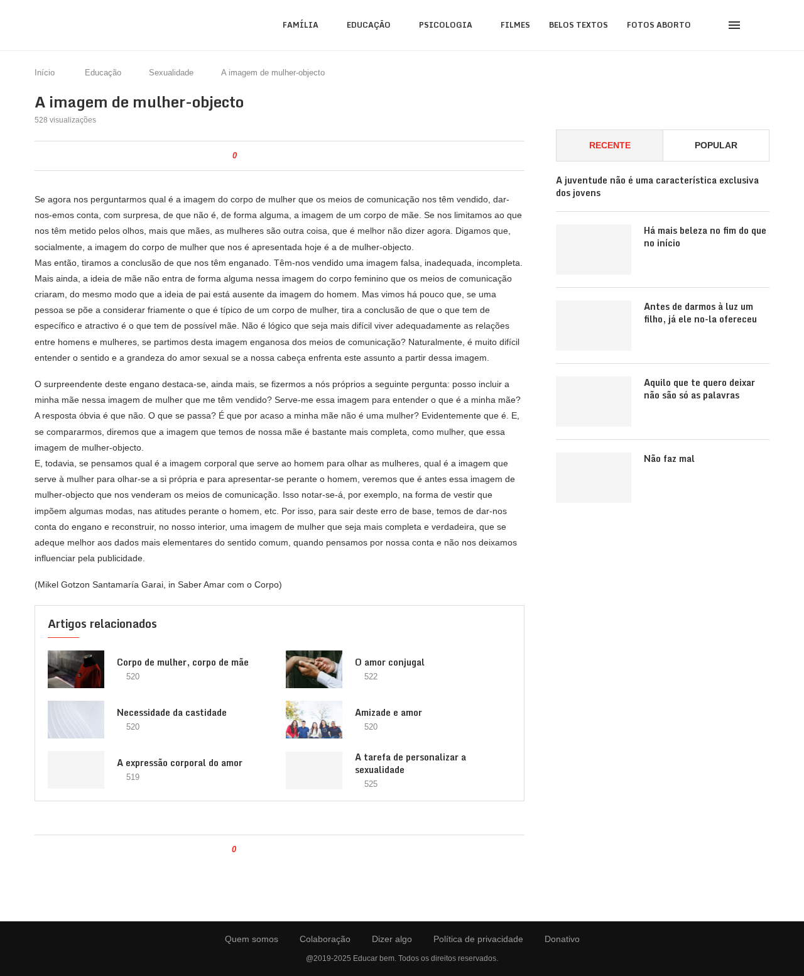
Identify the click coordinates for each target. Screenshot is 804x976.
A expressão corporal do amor (179, 762)
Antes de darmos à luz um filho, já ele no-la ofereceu (700, 312)
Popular (716, 145)
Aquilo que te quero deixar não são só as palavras (699, 388)
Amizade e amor (388, 712)
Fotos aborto (659, 25)
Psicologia (445, 25)
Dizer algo (392, 939)
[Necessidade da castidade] (76, 719)
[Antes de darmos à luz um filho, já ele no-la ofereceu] (593, 325)
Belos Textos (578, 25)
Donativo (562, 939)
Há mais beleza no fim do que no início (705, 236)
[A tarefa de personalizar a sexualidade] (314, 770)
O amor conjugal (390, 662)
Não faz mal (669, 458)
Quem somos (251, 939)
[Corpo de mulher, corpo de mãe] (76, 669)
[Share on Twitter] (269, 156)
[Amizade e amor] (314, 719)
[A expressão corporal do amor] (76, 770)
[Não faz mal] (593, 477)
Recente (610, 145)
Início (45, 72)
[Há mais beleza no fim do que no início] (593, 249)
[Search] (763, 25)
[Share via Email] (322, 156)
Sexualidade (171, 72)
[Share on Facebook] (256, 156)
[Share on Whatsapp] (296, 156)
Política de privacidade (478, 939)
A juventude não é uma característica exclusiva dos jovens (657, 186)
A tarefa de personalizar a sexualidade (410, 763)
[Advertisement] (662, 628)
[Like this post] (243, 156)
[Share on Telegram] (309, 156)
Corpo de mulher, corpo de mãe (183, 662)
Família (300, 25)
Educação (369, 25)
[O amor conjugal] (314, 669)
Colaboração (325, 939)
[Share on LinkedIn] (283, 156)
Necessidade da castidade (172, 712)
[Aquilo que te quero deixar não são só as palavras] (593, 401)
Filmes (515, 25)
